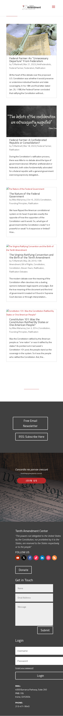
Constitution (45, 199)
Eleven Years (27, 268)
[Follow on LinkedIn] (42, 557)
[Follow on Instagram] (48, 557)
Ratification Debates (18, 271)
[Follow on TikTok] (36, 557)
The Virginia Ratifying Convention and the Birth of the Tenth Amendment (31, 256)
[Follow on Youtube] (17, 557)
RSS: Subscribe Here (31, 436)
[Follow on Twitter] (23, 557)
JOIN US (31, 480)
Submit (45, 630)
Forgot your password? (24, 668)
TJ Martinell (17, 64)
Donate (23, 569)
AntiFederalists (44, 64)
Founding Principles (18, 203)
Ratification (40, 68)
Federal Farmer (16, 68)
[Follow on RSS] (54, 557)
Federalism (29, 68)
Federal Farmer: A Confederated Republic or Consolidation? (28, 141)
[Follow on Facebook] (30, 557)
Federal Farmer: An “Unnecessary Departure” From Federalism (28, 59)
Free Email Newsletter (30, 423)
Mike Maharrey (19, 199)
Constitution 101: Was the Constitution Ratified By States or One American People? (28, 322)
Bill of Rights (27, 264)
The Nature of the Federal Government (24, 195)
